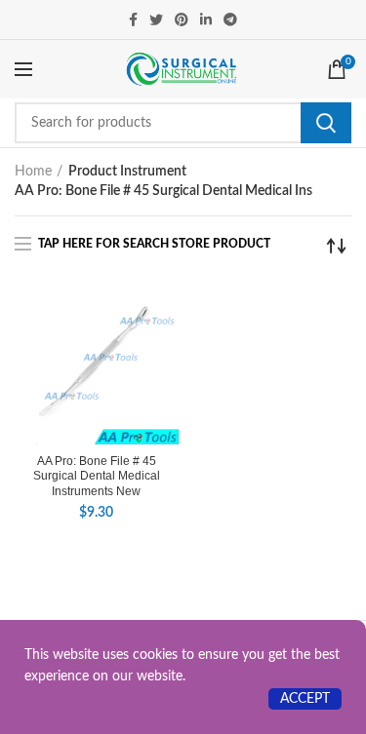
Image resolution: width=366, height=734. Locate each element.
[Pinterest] (181, 19)
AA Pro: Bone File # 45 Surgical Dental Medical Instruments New (96, 476)
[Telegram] (230, 19)
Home (33, 171)
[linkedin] (206, 19)
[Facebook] (133, 19)
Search (326, 122)
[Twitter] (156, 19)
